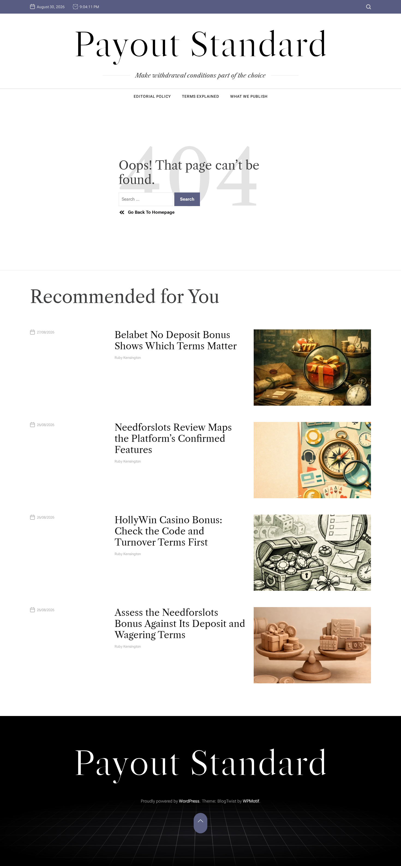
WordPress (189, 801)
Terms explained (200, 96)
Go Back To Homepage (151, 212)
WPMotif (251, 801)
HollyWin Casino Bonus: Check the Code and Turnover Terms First (168, 531)
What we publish (249, 96)
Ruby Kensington (128, 357)
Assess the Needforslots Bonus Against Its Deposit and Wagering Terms (180, 624)
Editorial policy (152, 96)
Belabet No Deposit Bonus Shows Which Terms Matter (176, 340)
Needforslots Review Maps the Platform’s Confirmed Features (173, 438)
